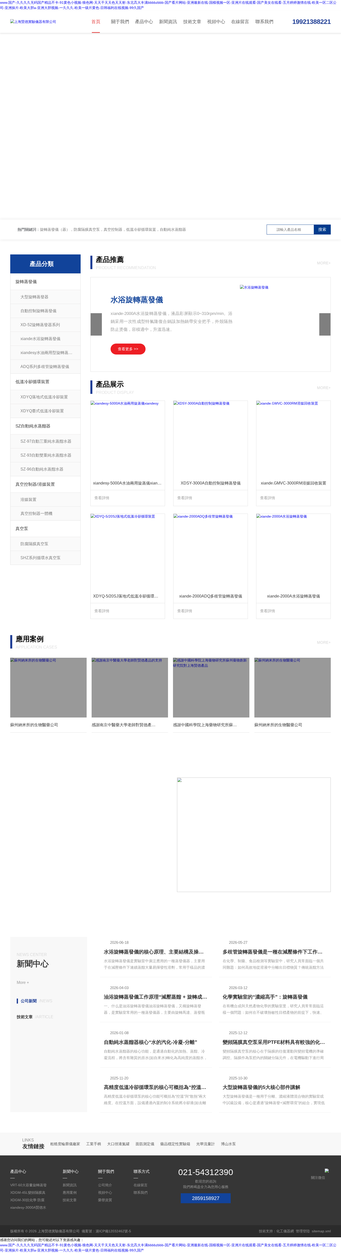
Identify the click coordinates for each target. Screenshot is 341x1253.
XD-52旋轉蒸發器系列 (40, 325)
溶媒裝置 (28, 499)
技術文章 (192, 21)
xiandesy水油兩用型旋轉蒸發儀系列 (50, 353)
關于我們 (120, 21)
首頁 (95, 21)
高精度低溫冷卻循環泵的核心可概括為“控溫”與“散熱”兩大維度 (156, 1087)
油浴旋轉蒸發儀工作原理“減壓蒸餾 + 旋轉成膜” (156, 997)
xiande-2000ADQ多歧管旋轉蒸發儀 (210, 596)
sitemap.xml (321, 1231)
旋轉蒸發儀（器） (55, 229)
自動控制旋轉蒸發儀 (38, 311)
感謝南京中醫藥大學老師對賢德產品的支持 (130, 725)
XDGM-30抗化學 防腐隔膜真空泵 (27, 1201)
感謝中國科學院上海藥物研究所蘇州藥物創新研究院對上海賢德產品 (211, 725)
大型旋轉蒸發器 (34, 297)
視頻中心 (216, 21)
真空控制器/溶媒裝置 (35, 484)
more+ (324, 263)
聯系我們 (264, 21)
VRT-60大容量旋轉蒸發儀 (28, 1186)
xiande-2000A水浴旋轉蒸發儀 (293, 596)
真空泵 (21, 528)
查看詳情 (101, 498)
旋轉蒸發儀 (26, 281)
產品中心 (144, 21)
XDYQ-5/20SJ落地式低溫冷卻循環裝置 (127, 596)
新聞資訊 (168, 21)
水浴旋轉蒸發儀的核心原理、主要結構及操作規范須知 (156, 952)
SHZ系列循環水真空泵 (40, 558)
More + (23, 982)
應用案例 (70, 1192)
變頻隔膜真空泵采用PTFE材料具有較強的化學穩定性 (275, 1042)
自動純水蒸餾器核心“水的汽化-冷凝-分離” (150, 1042)
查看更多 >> (128, 349)
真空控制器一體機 (36, 513)
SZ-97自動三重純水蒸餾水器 (45, 441)
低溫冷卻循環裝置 (32, 381)
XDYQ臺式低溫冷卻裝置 (42, 411)
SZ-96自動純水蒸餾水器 (41, 469)
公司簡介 (105, 1185)
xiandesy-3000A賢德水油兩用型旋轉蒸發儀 (28, 1208)
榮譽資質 (105, 1200)
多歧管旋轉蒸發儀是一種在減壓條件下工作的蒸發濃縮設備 (275, 952)
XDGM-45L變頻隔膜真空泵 (27, 1193)
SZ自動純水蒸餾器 (32, 426)
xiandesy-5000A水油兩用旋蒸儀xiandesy (129, 483)
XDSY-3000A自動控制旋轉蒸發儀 (211, 483)
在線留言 (240, 21)
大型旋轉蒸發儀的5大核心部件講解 (261, 1087)
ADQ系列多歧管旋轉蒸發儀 (44, 366)
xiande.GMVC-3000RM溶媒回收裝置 (293, 483)
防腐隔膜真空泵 (34, 544)
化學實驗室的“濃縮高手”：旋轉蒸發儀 (265, 997)
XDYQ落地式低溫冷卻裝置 (44, 397)
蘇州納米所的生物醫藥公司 (34, 725)
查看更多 (26, 877)
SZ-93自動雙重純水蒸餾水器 (45, 455)
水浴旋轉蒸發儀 (137, 300)
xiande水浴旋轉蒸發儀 (40, 339)
